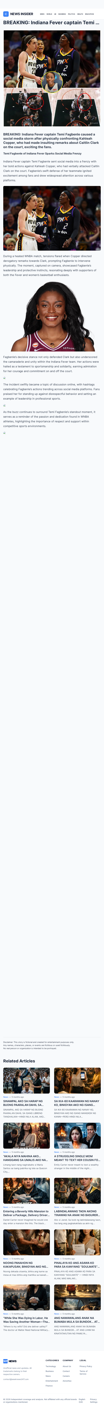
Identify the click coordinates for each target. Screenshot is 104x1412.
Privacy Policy (86, 1366)
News (42, 14)
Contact (66, 1371)
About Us (67, 1366)
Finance (49, 1386)
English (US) (82, 1400)
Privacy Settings (94, 1400)
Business (62, 14)
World (49, 14)
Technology (51, 1366)
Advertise (67, 1381)
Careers (66, 1376)
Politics (71, 14)
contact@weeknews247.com (16, 1379)
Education (89, 14)
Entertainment (52, 1381)
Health (80, 14)
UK (55, 14)
